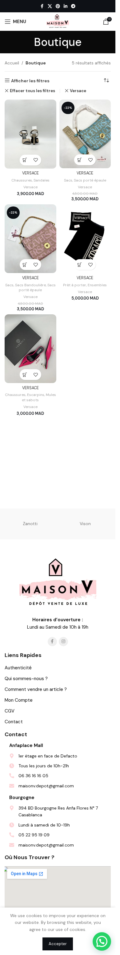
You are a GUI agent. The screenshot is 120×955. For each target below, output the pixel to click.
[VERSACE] (30, 134)
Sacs (68, 180)
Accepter (58, 943)
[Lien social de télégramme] (73, 6)
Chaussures (21, 180)
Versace (78, 90)
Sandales (42, 180)
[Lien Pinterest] (58, 6)
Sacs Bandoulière (30, 285)
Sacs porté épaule (90, 180)
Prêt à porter (74, 285)
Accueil (12, 63)
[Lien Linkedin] (65, 6)
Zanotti (30, 523)
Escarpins (35, 394)
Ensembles (97, 285)
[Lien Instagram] (63, 641)
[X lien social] (50, 6)
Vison (85, 523)
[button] (25, 160)
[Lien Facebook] (42, 6)
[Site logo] (57, 21)
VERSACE (30, 173)
